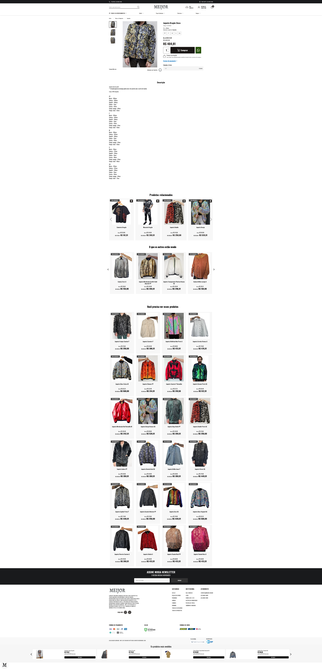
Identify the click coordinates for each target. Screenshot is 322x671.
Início (110, 18)
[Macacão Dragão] (147, 219)
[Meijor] (161, 7)
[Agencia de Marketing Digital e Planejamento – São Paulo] (209, 642)
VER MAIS (80, 657)
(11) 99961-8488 (204, 595)
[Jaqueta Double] (174, 219)
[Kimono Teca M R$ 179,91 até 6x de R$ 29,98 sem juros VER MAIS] (104, 658)
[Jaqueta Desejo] (200, 219)
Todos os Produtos (177, 610)
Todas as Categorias (119, 18)
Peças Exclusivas (176, 595)
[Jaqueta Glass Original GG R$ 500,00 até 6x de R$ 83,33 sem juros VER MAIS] (232, 658)
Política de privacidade (191, 600)
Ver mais (121, 237)
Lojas (187, 595)
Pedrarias (174, 598)
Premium (174, 605)
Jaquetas (128, 18)
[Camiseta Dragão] (121, 219)
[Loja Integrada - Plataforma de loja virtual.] (198, 642)
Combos (174, 603)
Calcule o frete (167, 65)
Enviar (179, 580)
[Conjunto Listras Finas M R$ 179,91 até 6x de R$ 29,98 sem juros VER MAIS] (39, 658)
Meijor (167, 28)
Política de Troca (190, 603)
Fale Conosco (189, 593)
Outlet (174, 593)
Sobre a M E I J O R (190, 598)
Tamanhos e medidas (191, 605)
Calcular (201, 68)
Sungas (174, 600)
